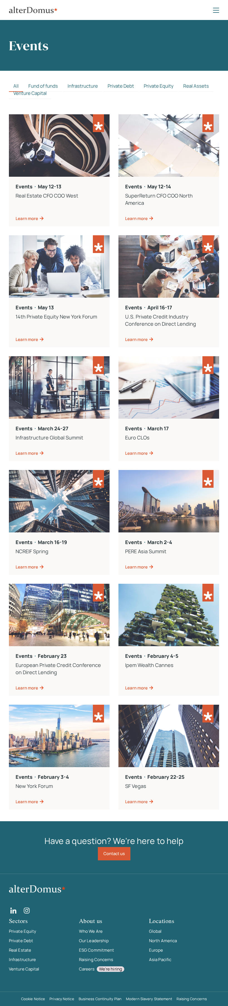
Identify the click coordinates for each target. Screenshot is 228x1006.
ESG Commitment (96, 950)
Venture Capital (30, 93)
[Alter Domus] (33, 10)
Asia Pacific (160, 959)
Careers (100, 969)
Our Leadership (94, 941)
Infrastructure (83, 86)
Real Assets (196, 86)
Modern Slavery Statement (149, 998)
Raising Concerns (96, 959)
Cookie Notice (33, 998)
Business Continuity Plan (100, 998)
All (16, 86)
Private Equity (159, 86)
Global (155, 931)
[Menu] (216, 10)
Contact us (114, 853)
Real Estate (20, 950)
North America (163, 941)
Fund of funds (43, 86)
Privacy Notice (61, 998)
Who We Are (91, 931)
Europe (156, 950)
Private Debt (121, 86)
